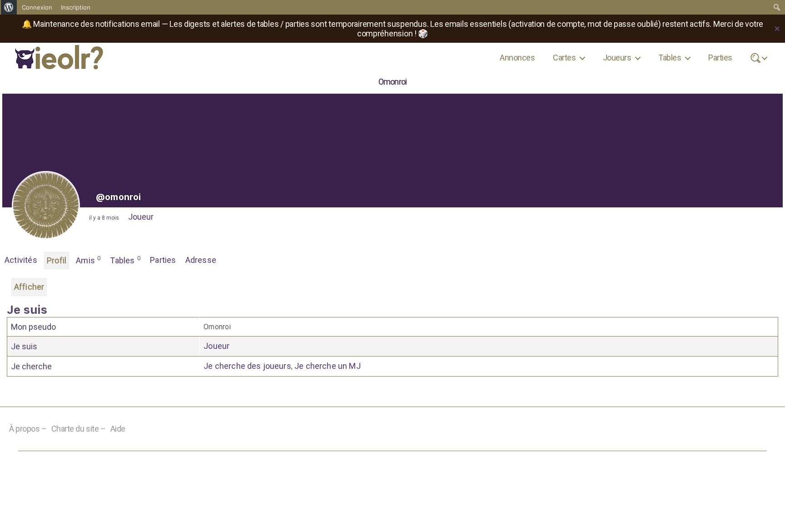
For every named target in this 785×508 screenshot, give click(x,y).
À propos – (28, 428)
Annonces (517, 57)
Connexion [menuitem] (37, 7)
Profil (56, 260)
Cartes (564, 57)
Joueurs (617, 57)
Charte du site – (78, 428)
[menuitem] (9, 7)
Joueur (141, 216)
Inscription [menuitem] (75, 7)
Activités (21, 260)
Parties (720, 57)
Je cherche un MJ (327, 366)
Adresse (200, 260)
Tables (669, 57)
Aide (117, 428)
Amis (88, 260)
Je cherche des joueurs (247, 366)
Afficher (29, 287)
